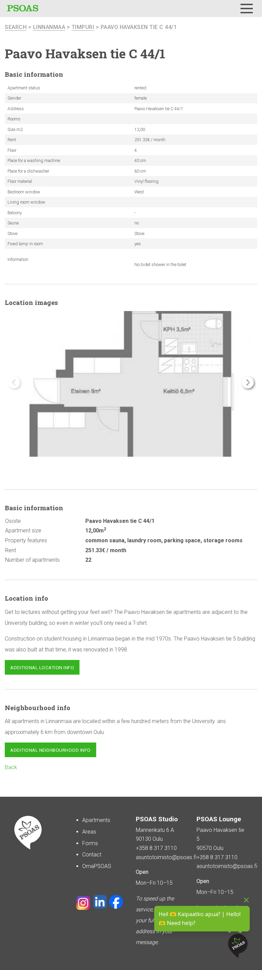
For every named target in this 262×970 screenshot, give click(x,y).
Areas (89, 831)
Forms (90, 843)
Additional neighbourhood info (50, 750)
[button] (248, 382)
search (16, 27)
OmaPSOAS (96, 866)
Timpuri (83, 27)
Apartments (96, 820)
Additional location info (42, 667)
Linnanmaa (49, 27)
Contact (91, 854)
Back (11, 767)
